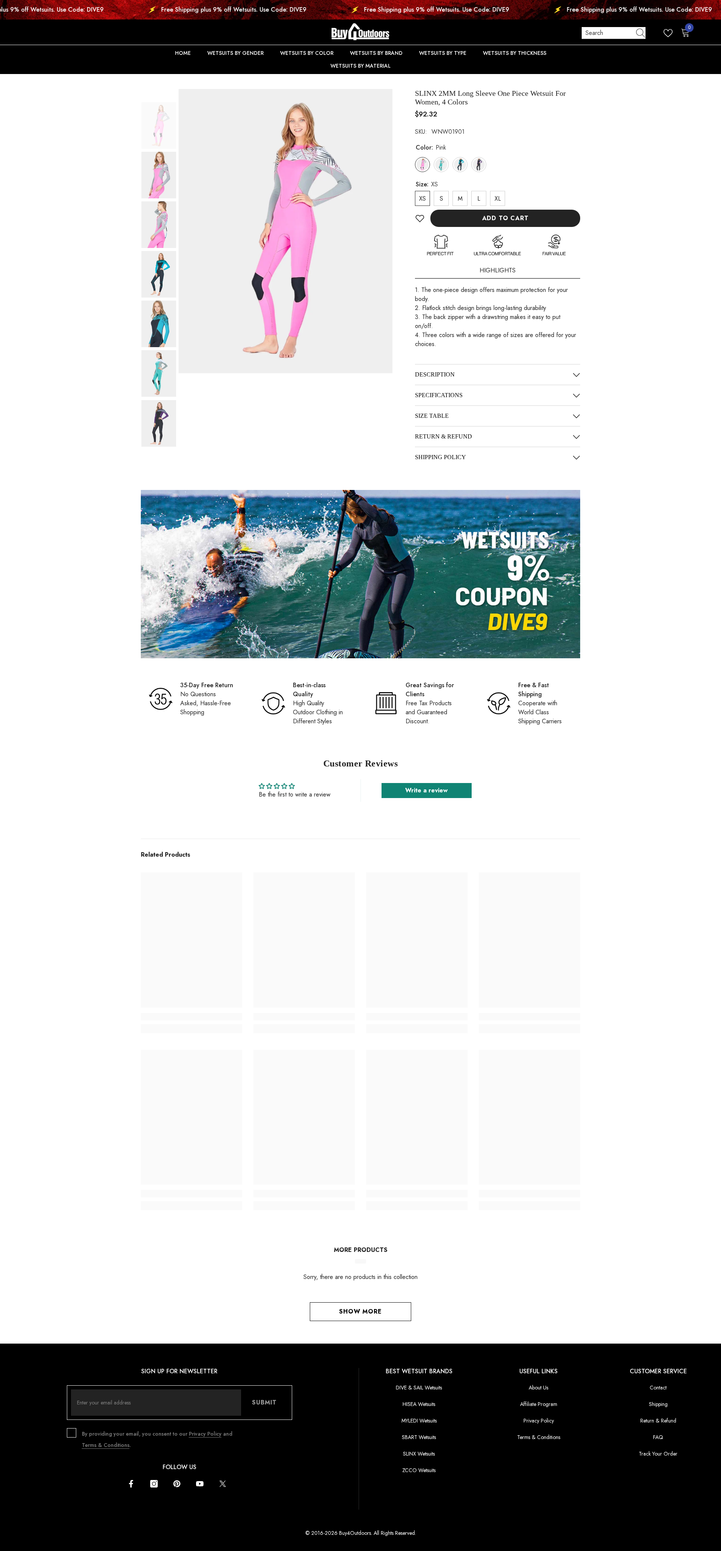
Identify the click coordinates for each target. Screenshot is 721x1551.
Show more (360, 1311)
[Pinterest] (177, 1483)
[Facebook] (131, 1483)
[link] (360, 574)
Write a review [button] (426, 790)
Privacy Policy (205, 1434)
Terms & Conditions (106, 1445)
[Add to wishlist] (420, 218)
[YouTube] (199, 1483)
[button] (159, 113)
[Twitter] (222, 1483)
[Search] (614, 33)
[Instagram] (154, 1483)
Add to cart (505, 218)
